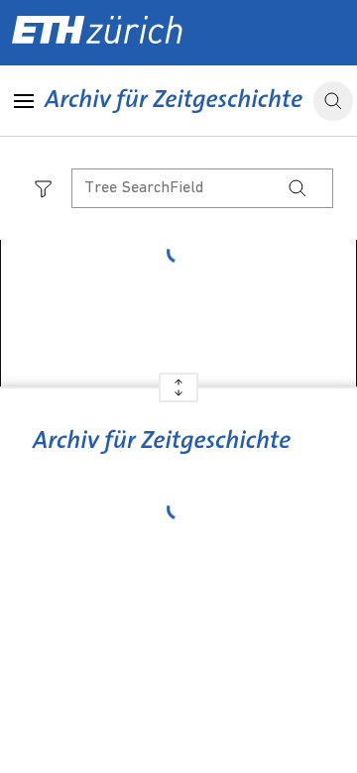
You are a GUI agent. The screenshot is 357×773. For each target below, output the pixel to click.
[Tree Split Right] (178, 394)
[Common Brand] (161, 455)
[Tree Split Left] (178, 380)
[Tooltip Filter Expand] (43, 188)
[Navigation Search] (297, 188)
